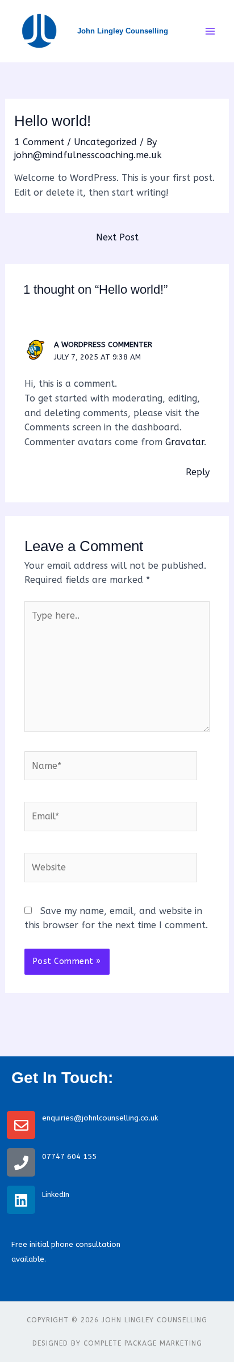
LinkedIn (55, 1194)
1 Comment (39, 142)
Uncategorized (105, 142)
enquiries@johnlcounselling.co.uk (101, 1118)
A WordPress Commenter (103, 344)
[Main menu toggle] (210, 31)
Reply (198, 472)
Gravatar (184, 442)
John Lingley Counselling (122, 31)
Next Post (117, 237)
